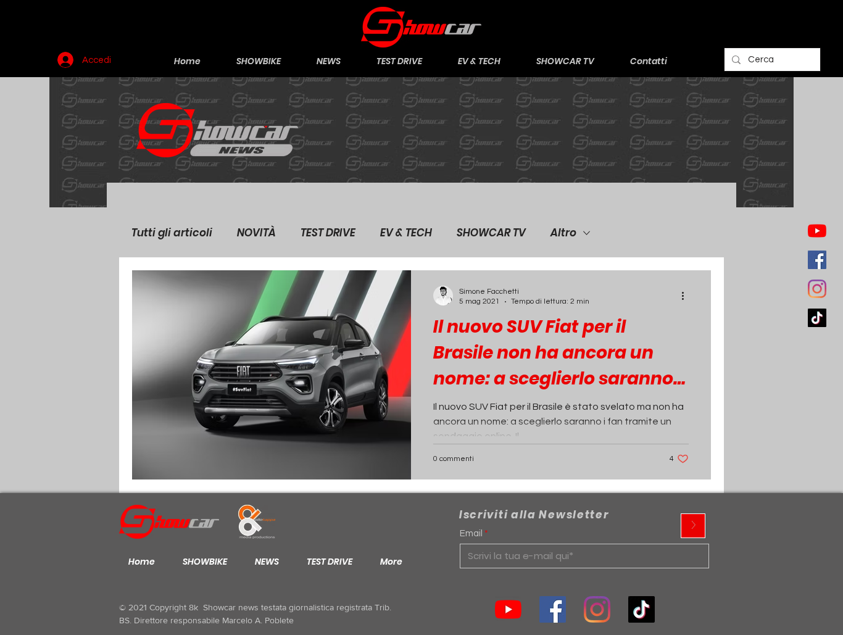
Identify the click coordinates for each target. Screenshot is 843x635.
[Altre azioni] (686, 295)
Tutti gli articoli (171, 232)
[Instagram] (817, 289)
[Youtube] (817, 231)
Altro (563, 232)
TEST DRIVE (328, 232)
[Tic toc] (817, 318)
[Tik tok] (641, 609)
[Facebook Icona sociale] (817, 260)
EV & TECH (406, 232)
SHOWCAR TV (491, 232)
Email (471, 533)
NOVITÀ (256, 232)
